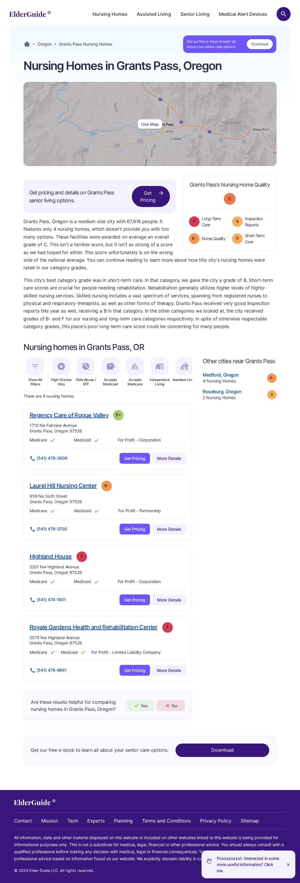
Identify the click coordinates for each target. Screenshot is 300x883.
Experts (96, 821)
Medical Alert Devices (243, 14)
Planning (123, 821)
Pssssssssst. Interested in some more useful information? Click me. (248, 864)
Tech (72, 821)
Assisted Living (154, 14)
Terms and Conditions (166, 821)
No (174, 705)
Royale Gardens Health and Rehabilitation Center (94, 627)
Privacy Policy (215, 821)
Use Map (150, 124)
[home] (30, 14)
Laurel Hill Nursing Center (63, 485)
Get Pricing (148, 196)
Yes (144, 705)
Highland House (51, 556)
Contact (23, 821)
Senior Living (194, 14)
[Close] (288, 864)
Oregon (45, 44)
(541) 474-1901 (51, 599)
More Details (169, 458)
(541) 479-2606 (52, 458)
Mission (49, 821)
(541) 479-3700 (52, 528)
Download (259, 44)
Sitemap (250, 821)
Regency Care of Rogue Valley (69, 415)
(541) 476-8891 (52, 670)
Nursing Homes (110, 14)
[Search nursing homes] (284, 14)
